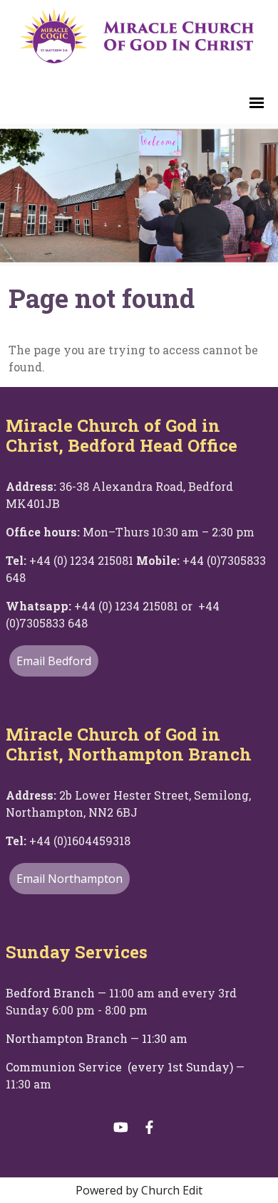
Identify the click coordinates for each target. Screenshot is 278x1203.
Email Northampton (69, 878)
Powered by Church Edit (139, 1190)
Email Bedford (53, 661)
